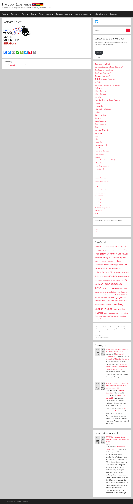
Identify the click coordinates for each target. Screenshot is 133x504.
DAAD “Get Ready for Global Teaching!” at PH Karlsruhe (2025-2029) (117, 439)
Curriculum (98, 97)
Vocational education (82, 14)
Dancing (97, 103)
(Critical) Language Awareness (105, 79)
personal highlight (114, 297)
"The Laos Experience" (102, 76)
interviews (106, 276)
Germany (98, 118)
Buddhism (98, 261)
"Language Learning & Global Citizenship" (109, 67)
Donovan (19, 501)
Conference (98, 88)
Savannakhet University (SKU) (105, 160)
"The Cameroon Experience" (104, 70)
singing (102, 300)
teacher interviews (106, 304)
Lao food (105, 288)
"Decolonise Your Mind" (102, 64)
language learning (123, 276)
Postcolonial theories (102, 151)
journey (113, 276)
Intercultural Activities (102, 130)
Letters (97, 139)
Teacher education (101, 172)
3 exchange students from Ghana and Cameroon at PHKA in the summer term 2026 (117, 385)
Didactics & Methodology (103, 109)
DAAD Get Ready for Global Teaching (107, 100)
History (97, 127)
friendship (115, 272)
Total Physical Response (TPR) (112, 313)
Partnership (98, 142)
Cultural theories (100, 94)
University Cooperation (102, 208)
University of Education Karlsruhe (117, 359)
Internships (98, 133)
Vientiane (125, 313)
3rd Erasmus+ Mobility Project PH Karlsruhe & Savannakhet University (117, 366)
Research (113, 14)
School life (98, 163)
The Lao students (100, 190)
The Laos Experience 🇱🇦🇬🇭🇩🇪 (23, 4)
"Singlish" (103, 247)
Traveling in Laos (100, 205)
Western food (103, 319)
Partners (14, 14)
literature (117, 295)
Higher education (99, 14)
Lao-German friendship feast (115, 280)
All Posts (97, 82)
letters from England (119, 292)
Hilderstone (99, 276)
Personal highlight (101, 145)
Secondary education (63, 14)
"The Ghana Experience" (103, 73)
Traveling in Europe (101, 202)
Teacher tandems (100, 178)
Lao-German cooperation (101, 280)
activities (110, 246)
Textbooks (98, 187)
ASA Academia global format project (107, 85)
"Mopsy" (97, 247)
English (97, 112)
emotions (117, 261)
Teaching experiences (102, 181)
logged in (12, 65)
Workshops (98, 214)
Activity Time (118, 247)
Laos (96, 136)
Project (4, 14)
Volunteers (98, 211)
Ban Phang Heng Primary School (110, 250)
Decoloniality (99, 106)
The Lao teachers (100, 193)
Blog (32, 14)
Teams (24, 14)
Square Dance (114, 300)
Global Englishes (100, 121)
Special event (99, 169)
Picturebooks (99, 148)
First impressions (100, 115)
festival (107, 272)
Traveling (98, 199)
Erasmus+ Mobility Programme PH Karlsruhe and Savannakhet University (111, 268)
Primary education (45, 14)
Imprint (98, 232)
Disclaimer (99, 230)
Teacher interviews (101, 175)
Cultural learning (100, 91)
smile (108, 300)
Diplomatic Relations (107, 261)
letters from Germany (100, 294)
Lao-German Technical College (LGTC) (111, 284)
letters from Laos (109, 294)
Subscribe (99, 52)
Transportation (99, 196)
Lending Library (106, 292)
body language (120, 257)
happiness (124, 272)
